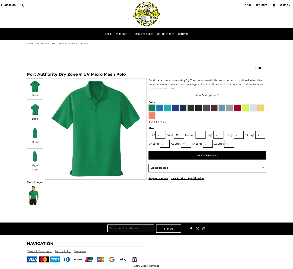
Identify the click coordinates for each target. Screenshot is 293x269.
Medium (190, 135)
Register (261, 5)
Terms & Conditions (40, 251)
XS (153, 135)
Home (30, 43)
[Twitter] (197, 229)
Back (35, 118)
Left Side (35, 141)
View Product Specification (187, 178)
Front (35, 95)
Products (43, 43)
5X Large (197, 143)
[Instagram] (204, 229)
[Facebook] (191, 229)
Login (247, 5)
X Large (229, 135)
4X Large (176, 143)
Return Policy (63, 251)
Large (210, 135)
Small (170, 135)
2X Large (250, 135)
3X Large (154, 143)
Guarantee (80, 251)
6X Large (219, 143)
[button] (22, 5)
